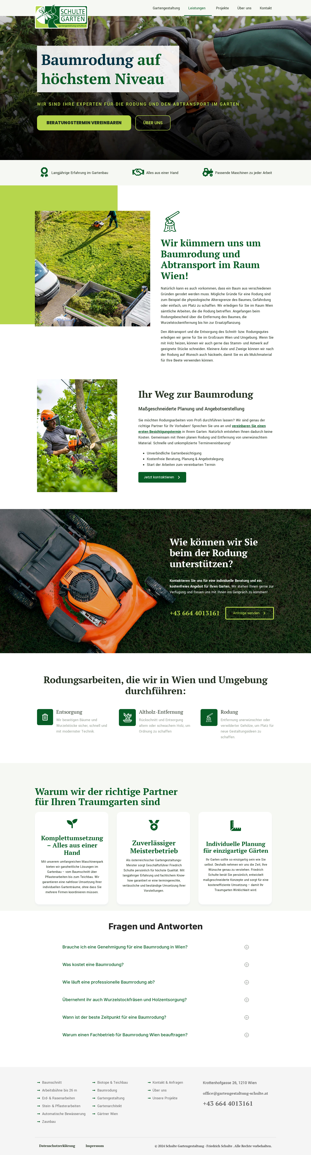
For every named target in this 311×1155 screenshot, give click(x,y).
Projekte (222, 8)
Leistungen (196, 8)
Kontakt (266, 8)
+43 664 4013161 (195, 613)
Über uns (244, 8)
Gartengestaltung (166, 8)
